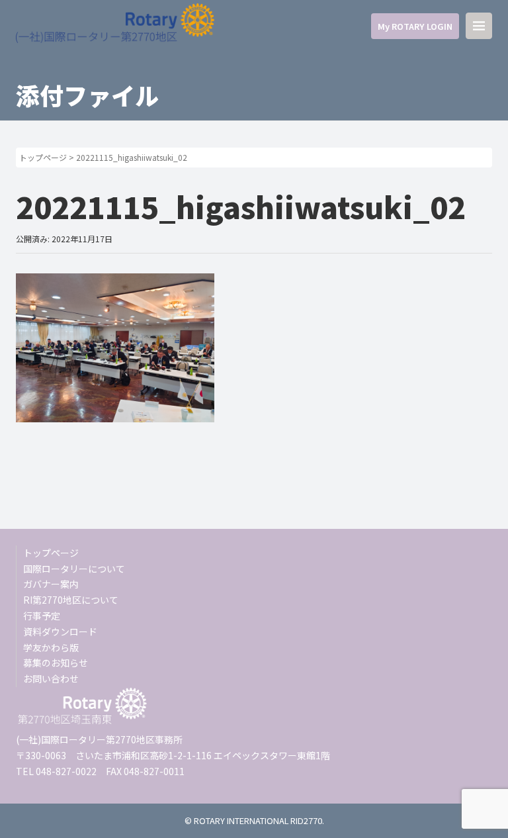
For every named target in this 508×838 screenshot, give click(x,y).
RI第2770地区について (70, 599)
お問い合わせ (51, 678)
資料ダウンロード (60, 631)
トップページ (43, 157)
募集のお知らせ (55, 662)
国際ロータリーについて (74, 568)
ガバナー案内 (51, 583)
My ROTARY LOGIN (415, 26)
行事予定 (41, 615)
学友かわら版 (51, 647)
